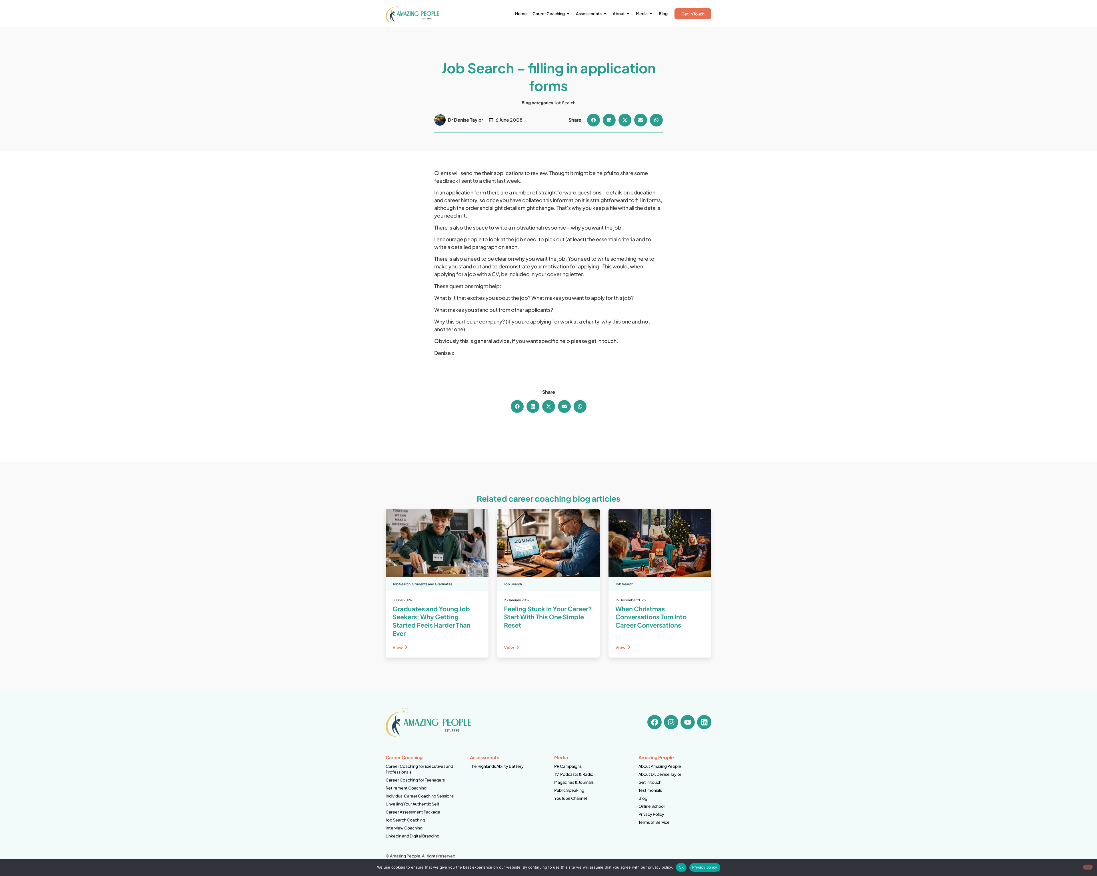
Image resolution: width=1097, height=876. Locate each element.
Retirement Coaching (406, 787)
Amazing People (656, 757)
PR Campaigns (568, 766)
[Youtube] (687, 722)
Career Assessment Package (413, 811)
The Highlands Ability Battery (497, 766)
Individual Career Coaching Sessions (420, 795)
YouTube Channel (570, 798)
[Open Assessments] (605, 14)
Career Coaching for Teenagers (415, 779)
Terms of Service (654, 822)
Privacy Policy (651, 814)
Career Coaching (404, 757)
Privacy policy (704, 867)
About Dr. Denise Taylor (659, 774)
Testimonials (650, 790)
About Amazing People (659, 766)
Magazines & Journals (574, 782)
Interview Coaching (404, 827)
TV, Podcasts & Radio (573, 774)
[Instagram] (671, 722)
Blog (642, 798)
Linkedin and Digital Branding (412, 835)
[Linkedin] (704, 722)
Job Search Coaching (405, 819)
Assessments (484, 757)
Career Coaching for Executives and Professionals (419, 769)
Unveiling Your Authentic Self (412, 803)
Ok (681, 867)
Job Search (565, 102)
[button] (593, 120)
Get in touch (649, 782)
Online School (651, 806)
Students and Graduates (432, 584)
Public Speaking (569, 790)
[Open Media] (651, 14)
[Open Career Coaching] (568, 14)
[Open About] (628, 14)
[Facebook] (654, 722)
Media (561, 757)
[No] (1088, 867)
